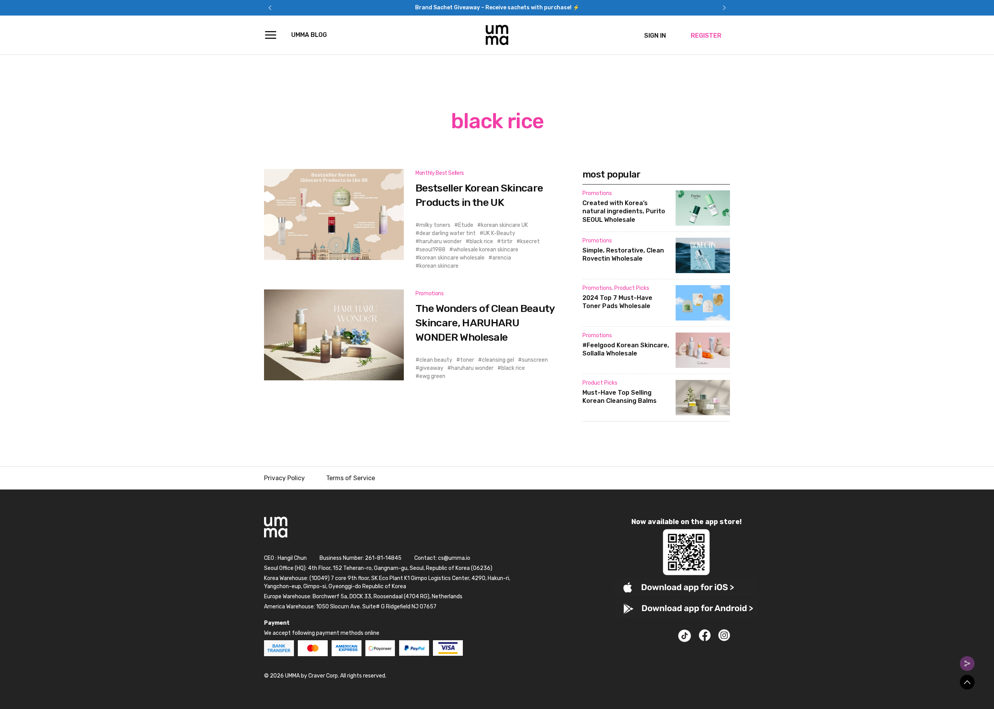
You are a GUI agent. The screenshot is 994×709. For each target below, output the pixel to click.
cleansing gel (498, 360)
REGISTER (706, 35)
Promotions (429, 293)
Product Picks (631, 288)
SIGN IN (655, 35)
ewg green (432, 376)
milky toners (434, 225)
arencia (501, 257)
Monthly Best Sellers (439, 173)
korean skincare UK (504, 225)
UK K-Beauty (499, 233)
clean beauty (435, 360)
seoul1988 (432, 249)
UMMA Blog (309, 34)
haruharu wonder (440, 241)
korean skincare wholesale (452, 257)
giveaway (431, 368)
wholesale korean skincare (485, 249)
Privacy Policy (284, 478)
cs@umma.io (454, 558)
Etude (465, 225)
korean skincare (439, 266)
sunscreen (535, 360)
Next (724, 8)
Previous (270, 8)
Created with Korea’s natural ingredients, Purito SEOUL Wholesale (623, 211)
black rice (481, 241)
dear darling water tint (447, 233)
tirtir (507, 241)
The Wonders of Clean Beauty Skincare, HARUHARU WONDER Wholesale (485, 322)
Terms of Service (350, 478)
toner (467, 360)
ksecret (530, 241)
